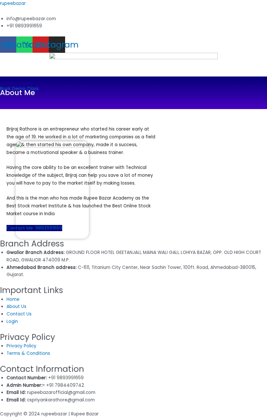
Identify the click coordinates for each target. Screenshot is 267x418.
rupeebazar (13, 3)
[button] (133, 81)
